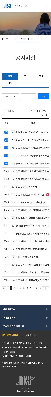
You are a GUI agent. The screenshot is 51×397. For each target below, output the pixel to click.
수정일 (44, 115)
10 (40, 288)
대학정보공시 (32, 335)
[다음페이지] (44, 288)
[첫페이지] (4, 288)
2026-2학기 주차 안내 (24, 187)
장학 (10, 83)
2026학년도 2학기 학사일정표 (28, 194)
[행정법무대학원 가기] (8, 6)
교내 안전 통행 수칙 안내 (25, 257)
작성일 (43, 111)
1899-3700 (23, 356)
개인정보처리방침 (10, 335)
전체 (10, 76)
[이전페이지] (8, 288)
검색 (43, 96)
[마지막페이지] (47, 288)
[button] (7, 39)
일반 (25, 76)
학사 (41, 76)
